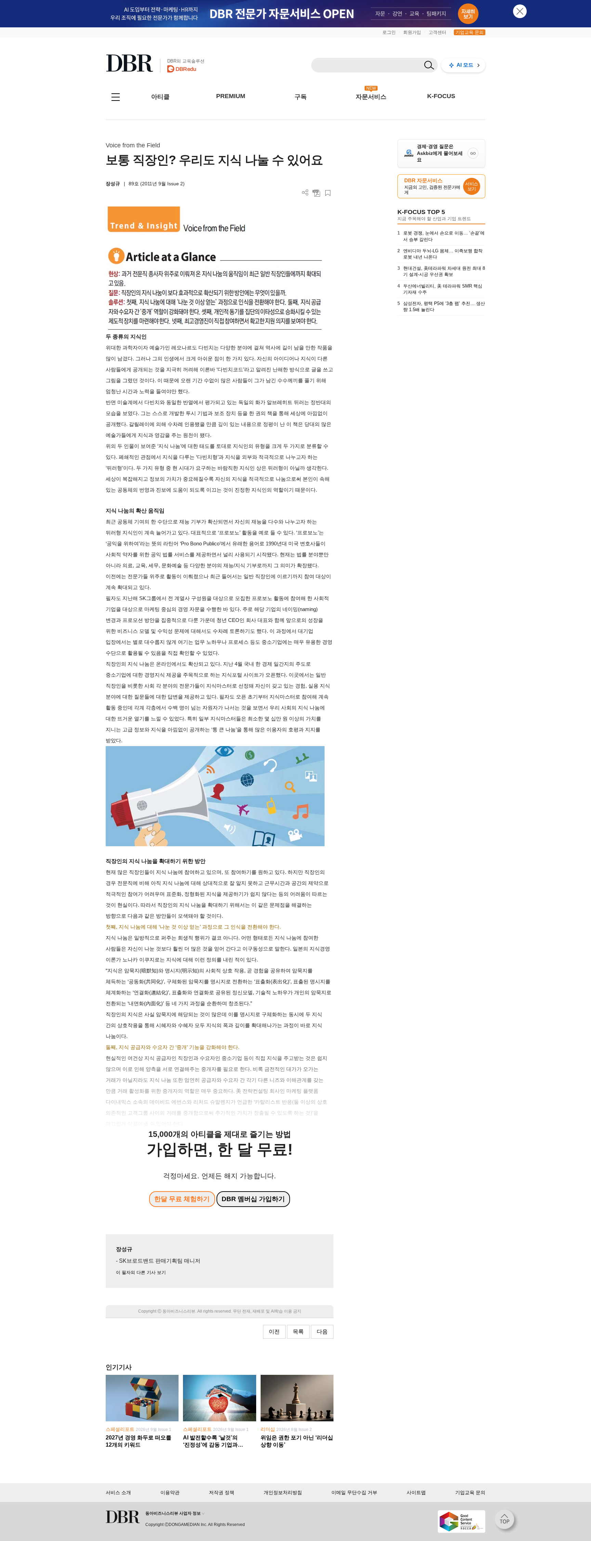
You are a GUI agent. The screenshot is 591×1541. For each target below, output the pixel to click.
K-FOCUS (441, 96)
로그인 (389, 32)
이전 (274, 1331)
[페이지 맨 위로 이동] (506, 1521)
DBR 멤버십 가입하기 (253, 1199)
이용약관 (170, 1492)
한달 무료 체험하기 (182, 1199)
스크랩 (327, 193)
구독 (300, 96)
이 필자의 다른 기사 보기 (141, 1272)
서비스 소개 (118, 1492)
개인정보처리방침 (283, 1492)
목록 (298, 1331)
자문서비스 (371, 96)
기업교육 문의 (470, 32)
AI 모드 (465, 65)
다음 (322, 1331)
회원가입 (412, 32)
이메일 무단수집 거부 (354, 1492)
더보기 (305, 192)
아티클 (160, 96)
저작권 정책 (221, 1492)
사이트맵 (416, 1492)
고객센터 (437, 32)
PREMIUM (230, 96)
